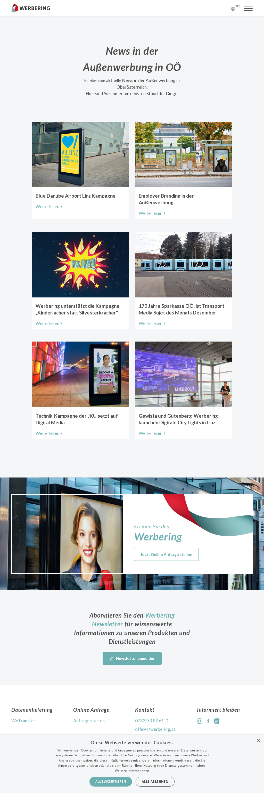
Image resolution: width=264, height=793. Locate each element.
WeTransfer (23, 720)
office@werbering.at (155, 729)
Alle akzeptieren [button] (110, 781)
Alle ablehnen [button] (155, 781)
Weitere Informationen (132, 770)
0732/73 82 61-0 (151, 720)
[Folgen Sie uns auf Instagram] (199, 720)
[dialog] (132, 764)
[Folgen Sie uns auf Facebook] (208, 720)
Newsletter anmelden (135, 658)
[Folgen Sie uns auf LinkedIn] (216, 720)
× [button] (258, 740)
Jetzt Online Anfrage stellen (166, 554)
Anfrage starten (89, 720)
